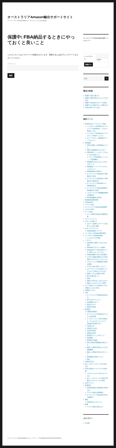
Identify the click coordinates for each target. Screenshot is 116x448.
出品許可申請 (91, 331)
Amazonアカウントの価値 (96, 247)
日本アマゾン (89, 383)
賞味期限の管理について (95, 357)
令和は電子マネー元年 (92, 107)
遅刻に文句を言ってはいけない (97, 281)
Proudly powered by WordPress (50, 438)
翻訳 (86, 400)
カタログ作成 (89, 209)
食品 (88, 359)
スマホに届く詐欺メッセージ (96, 266)
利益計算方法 (91, 333)
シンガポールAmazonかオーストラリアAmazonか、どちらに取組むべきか (97, 128)
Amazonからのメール (94, 402)
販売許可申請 (91, 307)
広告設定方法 (89, 362)
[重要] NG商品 (92, 312)
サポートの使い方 (91, 221)
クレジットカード (91, 219)
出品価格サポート (93, 302)
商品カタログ (91, 304)
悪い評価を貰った (93, 276)
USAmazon (89, 202)
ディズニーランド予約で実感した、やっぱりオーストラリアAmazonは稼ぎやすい (97, 321)
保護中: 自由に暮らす (92, 96)
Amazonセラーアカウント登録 (95, 124)
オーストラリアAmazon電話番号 (96, 207)
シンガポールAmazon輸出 (94, 236)
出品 (86, 293)
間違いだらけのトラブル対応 (96, 283)
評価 (88, 278)
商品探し (88, 309)
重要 (86, 404)
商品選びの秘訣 (92, 340)
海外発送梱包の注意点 (94, 197)
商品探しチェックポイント (96, 335)
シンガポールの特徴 (93, 238)
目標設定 (88, 385)
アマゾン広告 (89, 205)
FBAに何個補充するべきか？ (96, 150)
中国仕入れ (90, 326)
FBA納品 (88, 143)
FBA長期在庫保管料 (91, 200)
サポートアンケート (91, 228)
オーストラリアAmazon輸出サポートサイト (40, 17)
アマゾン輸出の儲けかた (95, 407)
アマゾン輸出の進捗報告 (95, 392)
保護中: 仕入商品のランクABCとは (96, 105)
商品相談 (90, 338)
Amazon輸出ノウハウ (94, 231)
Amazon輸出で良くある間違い (97, 255)
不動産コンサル (90, 290)
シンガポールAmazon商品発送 (95, 233)
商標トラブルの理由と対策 (96, 274)
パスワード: (11, 64)
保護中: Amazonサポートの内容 (96, 103)
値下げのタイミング (93, 300)
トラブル (88, 240)
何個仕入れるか (92, 328)
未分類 (87, 423)
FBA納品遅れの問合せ (94, 171)
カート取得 (88, 212)
